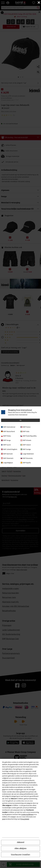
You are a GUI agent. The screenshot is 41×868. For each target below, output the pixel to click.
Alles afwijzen (20, 848)
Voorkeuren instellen (20, 854)
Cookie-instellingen (27, 814)
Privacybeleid (24, 819)
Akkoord (20, 842)
